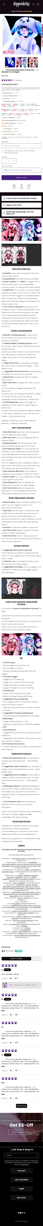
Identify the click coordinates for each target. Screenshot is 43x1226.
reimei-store (32, 905)
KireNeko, (21, 933)
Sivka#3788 (10, 877)
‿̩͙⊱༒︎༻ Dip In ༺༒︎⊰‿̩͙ (21, 1132)
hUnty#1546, (20, 885)
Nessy (34, 858)
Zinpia (15, 883)
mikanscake (37, 866)
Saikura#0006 (16, 892)
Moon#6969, (20, 888)
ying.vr (11, 872)
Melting (32, 864)
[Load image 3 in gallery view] (33, 62)
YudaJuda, (16, 920)
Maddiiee (24, 926)
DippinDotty (24, 1221)
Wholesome (24, 935)
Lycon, (12, 866)
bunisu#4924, (16, 858)
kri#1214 (16, 879)
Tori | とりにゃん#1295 (23, 870)
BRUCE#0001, (7, 887)
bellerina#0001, (23, 911)
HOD (30, 907)
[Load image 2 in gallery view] (21, 62)
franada (14, 911)
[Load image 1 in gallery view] (10, 62)
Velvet (23, 858)
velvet (24, 892)
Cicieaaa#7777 (7, 879)
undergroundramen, (26, 920)
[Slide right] (40, 63)
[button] (4, 4)
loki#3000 (26, 875)
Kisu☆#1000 (23, 905)
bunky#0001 (15, 905)
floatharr (35, 885)
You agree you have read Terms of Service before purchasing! (19, 152)
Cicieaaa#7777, (35, 870)
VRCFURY (17, 935)
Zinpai (16, 894)
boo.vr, (31, 887)
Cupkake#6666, (8, 894)
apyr (26, 887)
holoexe (29, 866)
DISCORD (5, 142)
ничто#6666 (19, 875)
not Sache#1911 (14, 924)
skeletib (38, 864)
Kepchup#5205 (25, 930)
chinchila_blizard (20, 866)
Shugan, (20, 913)
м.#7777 (37, 887)
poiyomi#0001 (32, 935)
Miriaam (26, 864)
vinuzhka (28, 885)
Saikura (29, 858)
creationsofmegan (22, 907)
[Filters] (34, 959)
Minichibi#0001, (24, 894)
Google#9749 (13, 896)
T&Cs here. (25, 1164)
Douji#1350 (5, 872)
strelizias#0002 (29, 888)
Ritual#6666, (16, 887)
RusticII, (20, 898)
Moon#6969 (6, 866)
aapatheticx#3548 (8, 888)
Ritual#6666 (32, 862)
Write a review (16, 958)
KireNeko (27, 928)
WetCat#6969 (34, 894)
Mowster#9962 (28, 913)
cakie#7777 (27, 898)
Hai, (39, 935)
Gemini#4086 (10, 907)
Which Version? (7, 166)
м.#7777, (38, 892)
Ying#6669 (18, 877)
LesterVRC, (19, 864)
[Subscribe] (36, 1155)
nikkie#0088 (30, 892)
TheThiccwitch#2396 (9, 864)
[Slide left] (2, 63)
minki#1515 (23, 924)
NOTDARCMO (24, 879)
